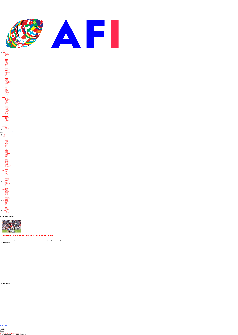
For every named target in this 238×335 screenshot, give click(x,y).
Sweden (6, 63)
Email (1, 330)
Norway (6, 78)
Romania (6, 62)
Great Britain (7, 82)
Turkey (6, 74)
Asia (3, 85)
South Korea (7, 94)
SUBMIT (2, 332)
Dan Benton (6, 238)
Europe (3, 52)
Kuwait (6, 90)
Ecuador (6, 121)
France (6, 71)
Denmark (7, 54)
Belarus (6, 59)
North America (5, 104)
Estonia (6, 60)
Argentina (7, 117)
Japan (6, 91)
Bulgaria (6, 70)
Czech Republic (8, 81)
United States (7, 113)
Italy (6, 61)
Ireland (6, 66)
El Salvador (7, 114)
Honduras (7, 107)
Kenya (6, 100)
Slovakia (6, 79)
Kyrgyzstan (7, 92)
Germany (7, 76)
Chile (6, 119)
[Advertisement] (10, 263)
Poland (6, 83)
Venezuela (7, 125)
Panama (6, 109)
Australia (4, 126)
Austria (6, 53)
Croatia (6, 75)
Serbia (6, 73)
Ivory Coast (7, 99)
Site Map (6, 333)
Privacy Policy (19, 333)
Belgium (6, 64)
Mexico (6, 108)
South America (5, 116)
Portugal (6, 56)
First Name (2, 328)
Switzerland (7, 69)
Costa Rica (7, 110)
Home (3, 50)
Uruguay (6, 123)
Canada (6, 106)
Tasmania (7, 128)
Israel (6, 89)
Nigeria (6, 103)
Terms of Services (12, 333)
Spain (6, 57)
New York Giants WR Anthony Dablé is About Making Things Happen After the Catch (27, 235)
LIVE (3, 51)
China (6, 87)
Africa (3, 97)
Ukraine (6, 80)
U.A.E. (6, 95)
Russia (6, 68)
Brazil (6, 118)
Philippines (7, 93)
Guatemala (7, 111)
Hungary (6, 55)
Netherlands (7, 72)
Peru (6, 122)
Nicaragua (7, 112)
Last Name (2, 329)
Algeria (6, 98)
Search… (4, 129)
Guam (6, 127)
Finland (6, 65)
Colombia (7, 120)
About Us (2, 333)
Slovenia (6, 84)
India (6, 88)
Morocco (6, 102)
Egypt (6, 101)
